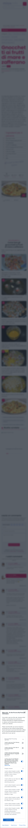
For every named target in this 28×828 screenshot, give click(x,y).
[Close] (25, 712)
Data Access (14, 825)
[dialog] (14, 769)
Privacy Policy (22, 825)
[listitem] (14, 739)
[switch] (22, 743)
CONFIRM (8, 819)
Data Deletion (5, 825)
